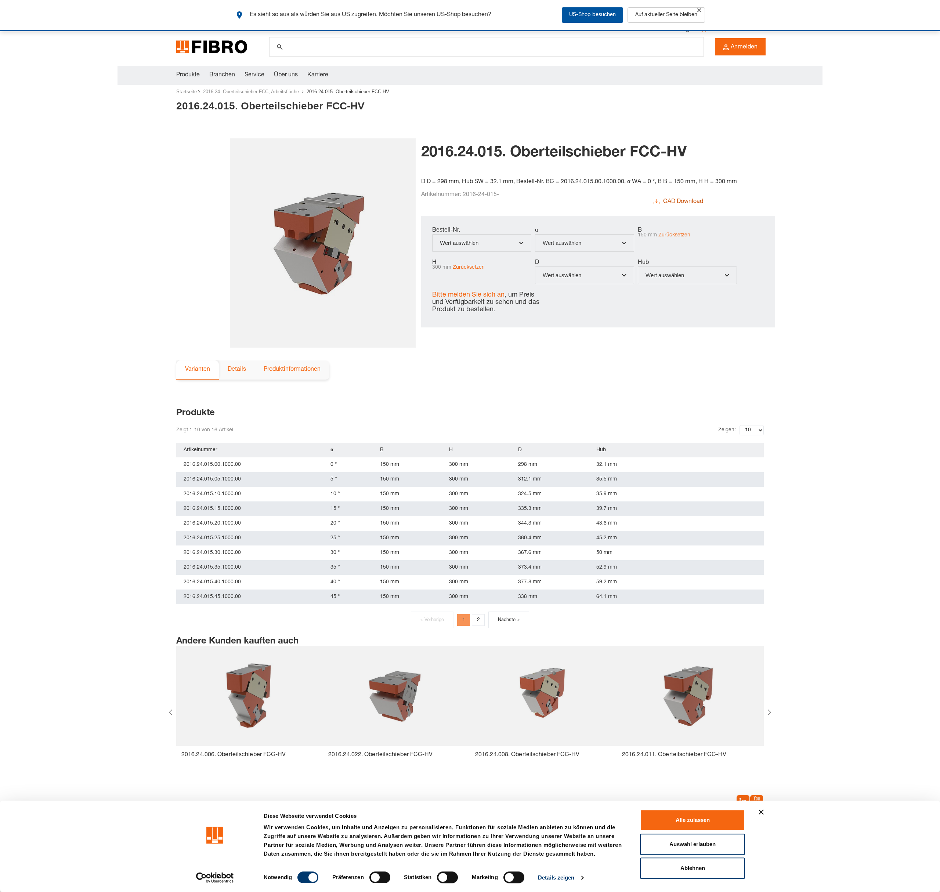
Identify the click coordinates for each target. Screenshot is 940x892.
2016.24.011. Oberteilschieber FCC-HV (674, 755)
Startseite (186, 91)
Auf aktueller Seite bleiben (666, 15)
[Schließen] (699, 10)
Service (254, 75)
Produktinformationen (292, 370)
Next (769, 712)
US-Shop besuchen (592, 15)
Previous (170, 712)
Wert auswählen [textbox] (459, 243)
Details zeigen (556, 877)
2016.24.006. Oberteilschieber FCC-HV (233, 755)
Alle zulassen (693, 820)
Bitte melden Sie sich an (468, 295)
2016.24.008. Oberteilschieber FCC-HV (527, 755)
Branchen (222, 75)
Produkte (188, 75)
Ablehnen (692, 868)
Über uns (286, 75)
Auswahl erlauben (692, 844)
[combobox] (481, 243)
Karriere (317, 75)
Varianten (197, 370)
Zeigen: (727, 430)
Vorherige (432, 620)
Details (237, 370)
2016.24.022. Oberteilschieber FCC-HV (380, 755)
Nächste (509, 620)
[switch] (379, 877)
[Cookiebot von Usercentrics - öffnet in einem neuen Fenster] (215, 877)
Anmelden (744, 47)
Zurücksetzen (674, 235)
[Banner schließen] (761, 812)
